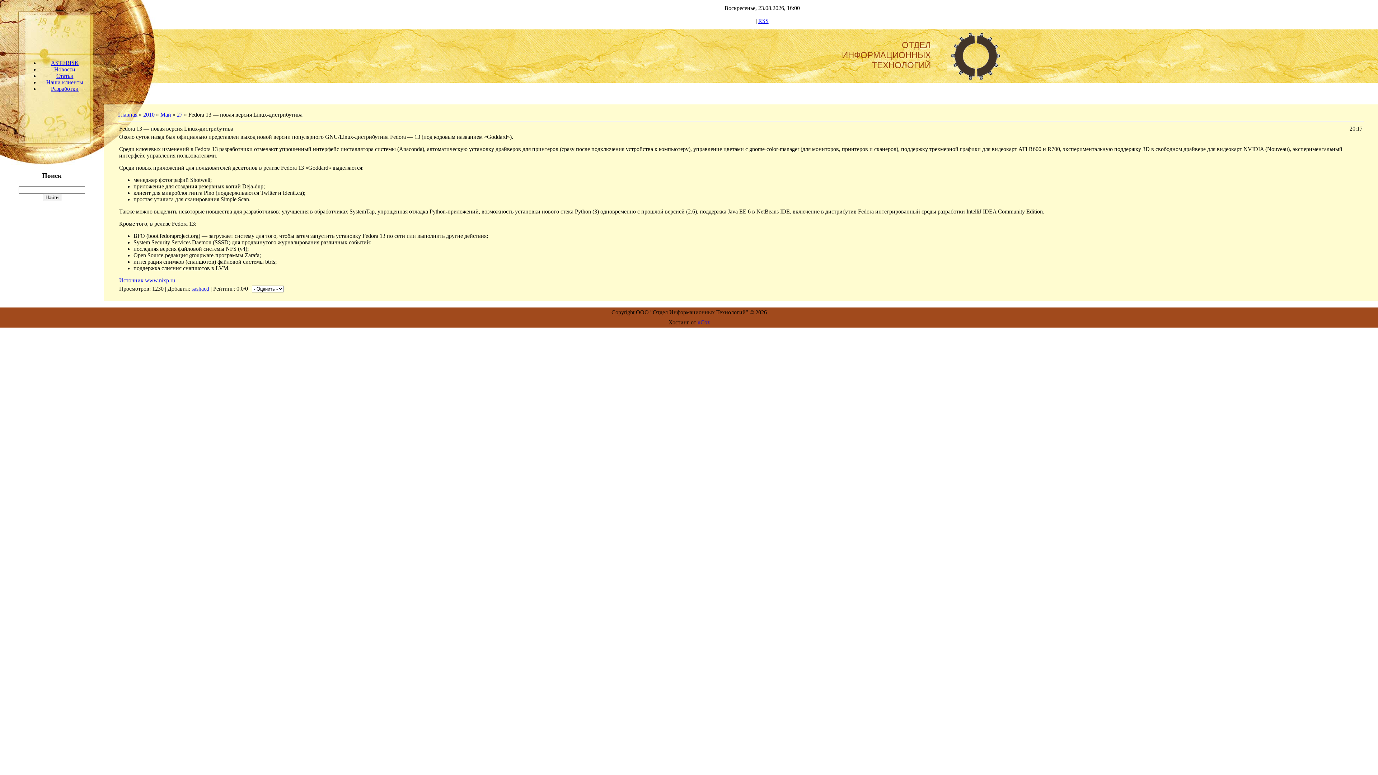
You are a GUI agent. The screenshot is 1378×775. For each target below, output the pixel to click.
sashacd (200, 289)
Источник (132, 280)
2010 (149, 115)
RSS (763, 21)
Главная (127, 115)
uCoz (704, 322)
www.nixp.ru (160, 280)
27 (180, 115)
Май (165, 115)
